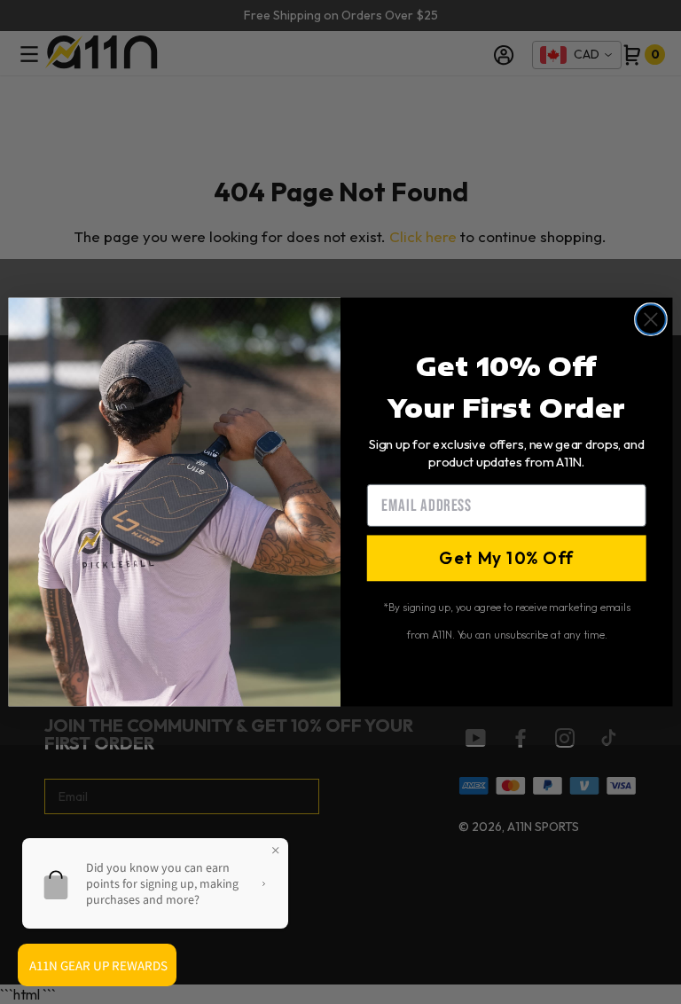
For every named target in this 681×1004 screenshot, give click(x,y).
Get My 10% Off (506, 558)
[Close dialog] (651, 319)
